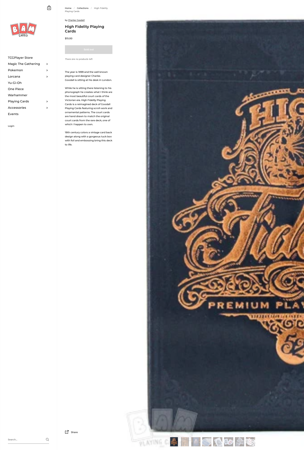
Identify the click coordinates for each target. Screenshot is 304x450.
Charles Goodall (76, 20)
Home (68, 8)
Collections (83, 8)
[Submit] (47, 439)
